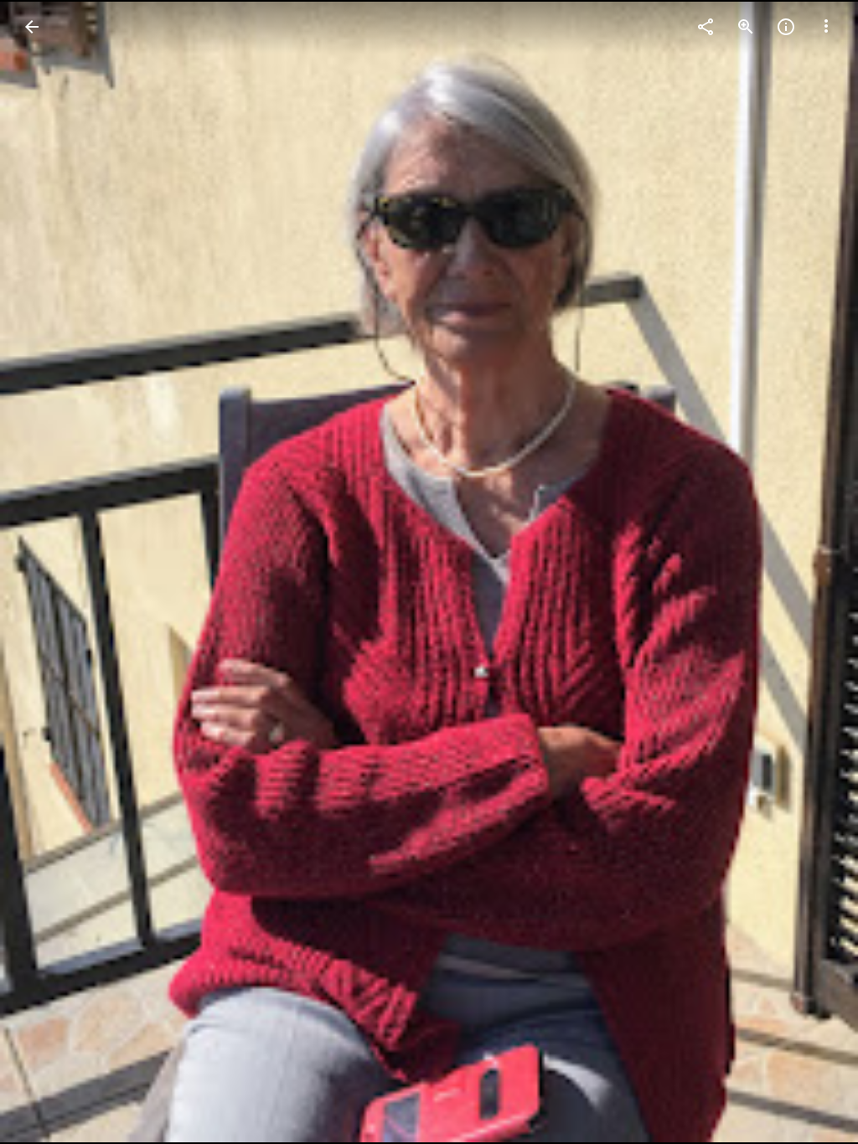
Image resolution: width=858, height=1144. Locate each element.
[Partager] (705, 27)
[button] (826, 27)
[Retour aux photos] (32, 27)
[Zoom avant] (746, 27)
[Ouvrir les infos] (786, 27)
